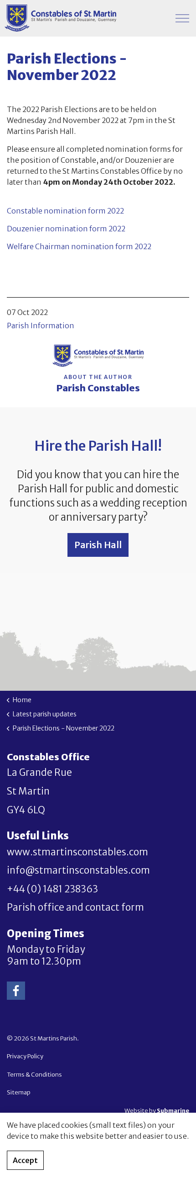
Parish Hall (98, 544)
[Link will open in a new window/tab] (16, 991)
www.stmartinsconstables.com (77, 852)
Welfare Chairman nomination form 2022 (79, 246)
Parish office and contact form (75, 907)
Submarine (173, 1111)
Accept (25, 1160)
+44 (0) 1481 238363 (52, 889)
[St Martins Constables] (60, 18)
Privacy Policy (25, 1056)
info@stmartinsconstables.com (78, 870)
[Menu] (182, 18)
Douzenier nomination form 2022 (66, 228)
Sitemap (19, 1092)
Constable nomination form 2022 (65, 210)
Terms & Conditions (34, 1074)
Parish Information (40, 325)
